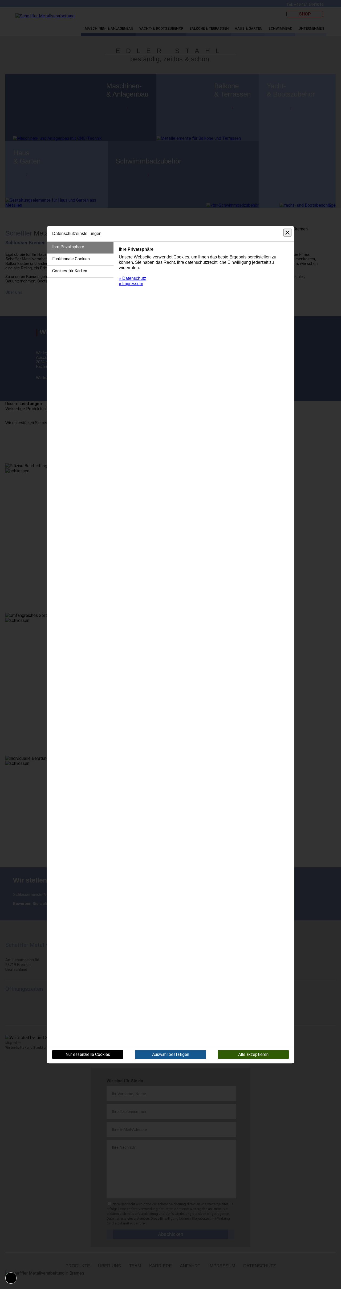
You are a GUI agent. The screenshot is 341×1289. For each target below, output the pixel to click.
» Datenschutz (132, 278)
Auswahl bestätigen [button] (170, 1054)
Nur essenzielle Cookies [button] (88, 1054)
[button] (11, 1278)
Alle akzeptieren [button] (253, 1054)
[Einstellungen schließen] (287, 233)
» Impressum (131, 283)
